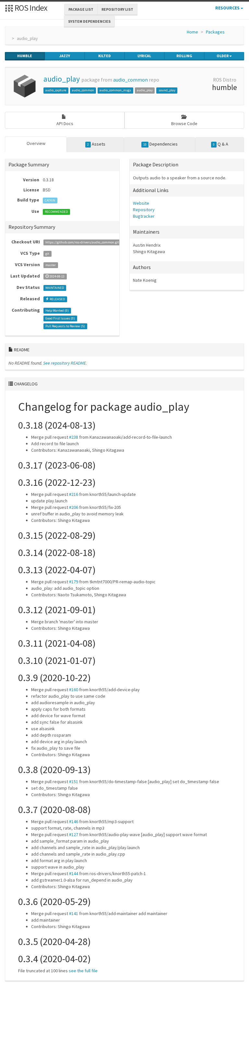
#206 (73, 507)
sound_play (167, 90)
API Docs (64, 123)
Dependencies (160, 144)
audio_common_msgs (115, 90)
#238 (73, 437)
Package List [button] (80, 9)
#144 (73, 873)
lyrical (144, 55)
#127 (73, 834)
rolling (184, 55)
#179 (73, 582)
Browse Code (184, 123)
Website (141, 203)
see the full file (83, 971)
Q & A (220, 144)
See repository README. (65, 363)
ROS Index (30, 7)
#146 (73, 821)
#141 (73, 913)
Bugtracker (144, 216)
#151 (73, 781)
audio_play (61, 79)
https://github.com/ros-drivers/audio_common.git (82, 242)
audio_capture (55, 90)
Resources (228, 8)
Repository (144, 210)
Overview (36, 143)
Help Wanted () (57, 310)
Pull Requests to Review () (65, 326)
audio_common (130, 80)
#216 (73, 494)
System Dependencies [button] (89, 21)
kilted (104, 55)
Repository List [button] (117, 9)
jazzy (64, 55)
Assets (96, 144)
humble (24, 55)
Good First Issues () (60, 318)
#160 (73, 689)
